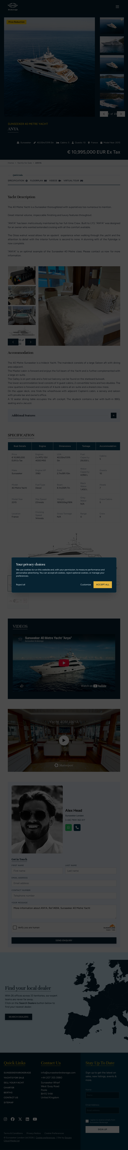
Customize (85, 584)
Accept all (102, 584)
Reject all (20, 584)
